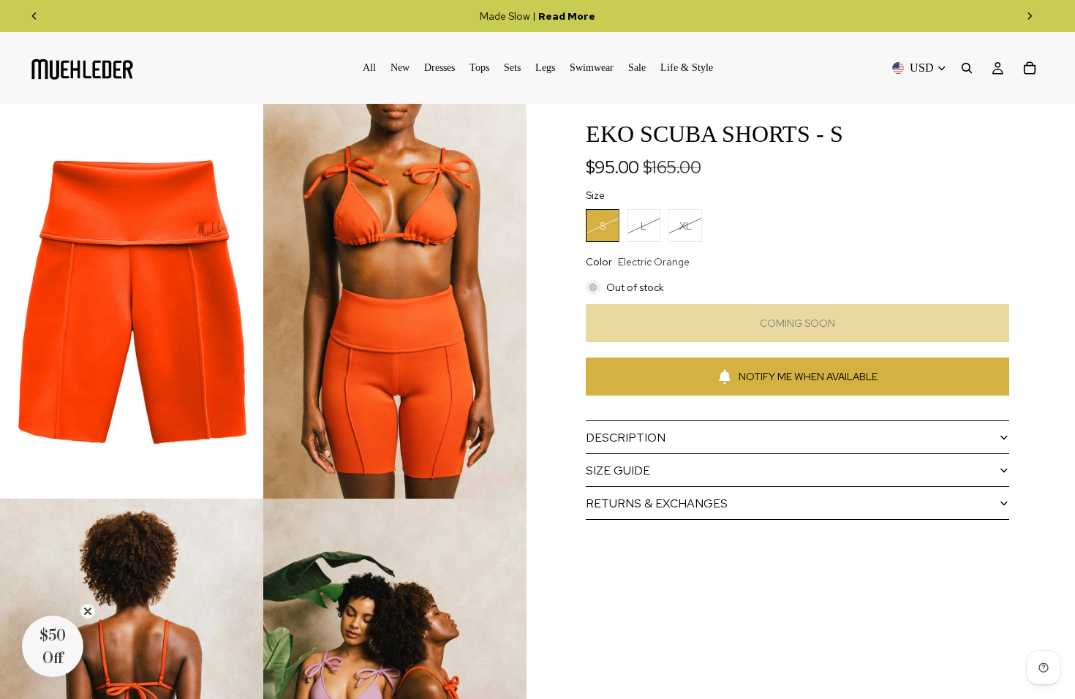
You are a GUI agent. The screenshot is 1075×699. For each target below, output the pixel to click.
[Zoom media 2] (395, 301)
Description (625, 437)
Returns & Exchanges (657, 503)
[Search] (967, 68)
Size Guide (618, 470)
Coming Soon (797, 323)
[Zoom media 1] (131, 301)
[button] (52, 646)
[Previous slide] (34, 16)
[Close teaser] (87, 611)
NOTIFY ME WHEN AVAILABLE (808, 376)
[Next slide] (1030, 16)
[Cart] (1030, 68)
